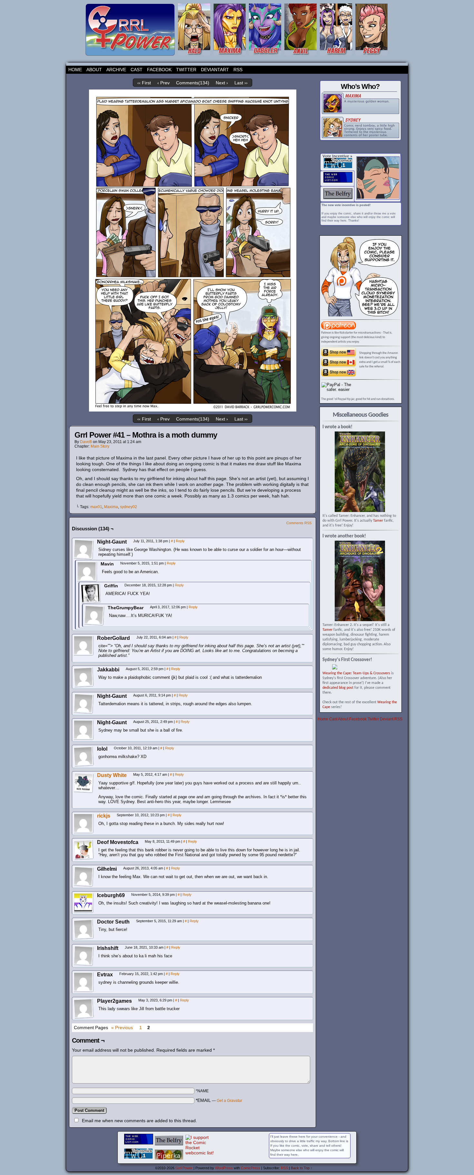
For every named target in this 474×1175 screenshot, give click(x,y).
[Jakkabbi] (83, 677)
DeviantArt (215, 69)
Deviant (386, 719)
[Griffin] (90, 593)
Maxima (111, 507)
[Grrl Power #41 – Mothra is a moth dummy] (192, 409)
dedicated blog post (337, 688)
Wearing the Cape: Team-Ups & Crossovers (356, 673)
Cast (137, 69)
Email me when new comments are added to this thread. (139, 1120)
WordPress (224, 1168)
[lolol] (83, 756)
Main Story (100, 446)
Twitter (186, 69)
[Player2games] (83, 1008)
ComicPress (250, 1168)
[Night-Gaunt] (83, 549)
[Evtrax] (83, 982)
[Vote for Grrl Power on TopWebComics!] (338, 167)
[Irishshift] (83, 955)
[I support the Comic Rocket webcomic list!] (199, 1152)
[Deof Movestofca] (83, 849)
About (94, 69)
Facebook (159, 69)
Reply (180, 541)
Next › (222, 82)
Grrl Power (184, 1168)
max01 (96, 507)
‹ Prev (163, 82)
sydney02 (128, 507)
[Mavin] (87, 571)
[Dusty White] (83, 791)
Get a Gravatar (229, 1100)
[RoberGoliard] (83, 645)
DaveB (86, 442)
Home (75, 69)
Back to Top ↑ (301, 1168)
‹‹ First (144, 82)
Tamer (378, 521)
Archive (116, 69)
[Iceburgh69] (83, 903)
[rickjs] (83, 832)
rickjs (103, 816)
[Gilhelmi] (83, 876)
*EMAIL (219, 1100)
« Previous (122, 1027)
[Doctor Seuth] (83, 929)
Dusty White (112, 775)
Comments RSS (298, 523)
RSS (237, 69)
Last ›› (241, 82)
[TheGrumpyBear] (94, 615)
